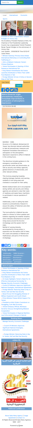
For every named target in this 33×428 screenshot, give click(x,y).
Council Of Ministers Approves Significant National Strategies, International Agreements (13, 327)
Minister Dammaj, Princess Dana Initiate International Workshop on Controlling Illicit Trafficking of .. (15, 58)
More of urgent (7, 266)
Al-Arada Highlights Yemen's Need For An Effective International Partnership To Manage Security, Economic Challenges (15, 281)
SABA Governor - (18, 253)
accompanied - (7, 262)
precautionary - (18, 255)
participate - (17, 262)
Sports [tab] (5, 19)
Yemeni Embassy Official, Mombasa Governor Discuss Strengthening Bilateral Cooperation (15, 309)
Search (20, 2)
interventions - (7, 255)
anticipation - (7, 257)
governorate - (17, 260)
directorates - (7, 260)
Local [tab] (4, 15)
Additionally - (7, 253)
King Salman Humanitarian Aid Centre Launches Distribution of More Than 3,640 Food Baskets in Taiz (15, 73)
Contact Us (21, 418)
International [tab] (13, 15)
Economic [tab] (24, 15)
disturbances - (17, 257)
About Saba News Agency (14, 415)
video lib (16, 340)
